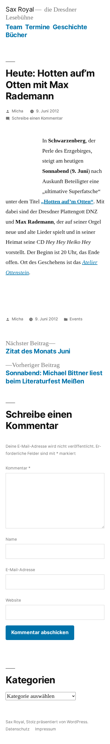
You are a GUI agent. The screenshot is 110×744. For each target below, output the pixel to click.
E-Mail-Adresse (20, 569)
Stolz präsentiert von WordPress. (57, 721)
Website (13, 600)
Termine (37, 27)
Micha (17, 111)
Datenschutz (17, 729)
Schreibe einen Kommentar (37, 118)
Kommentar (18, 468)
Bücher (16, 35)
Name (11, 539)
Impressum (45, 729)
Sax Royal (20, 9)
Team (14, 27)
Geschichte (70, 27)
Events (76, 319)
